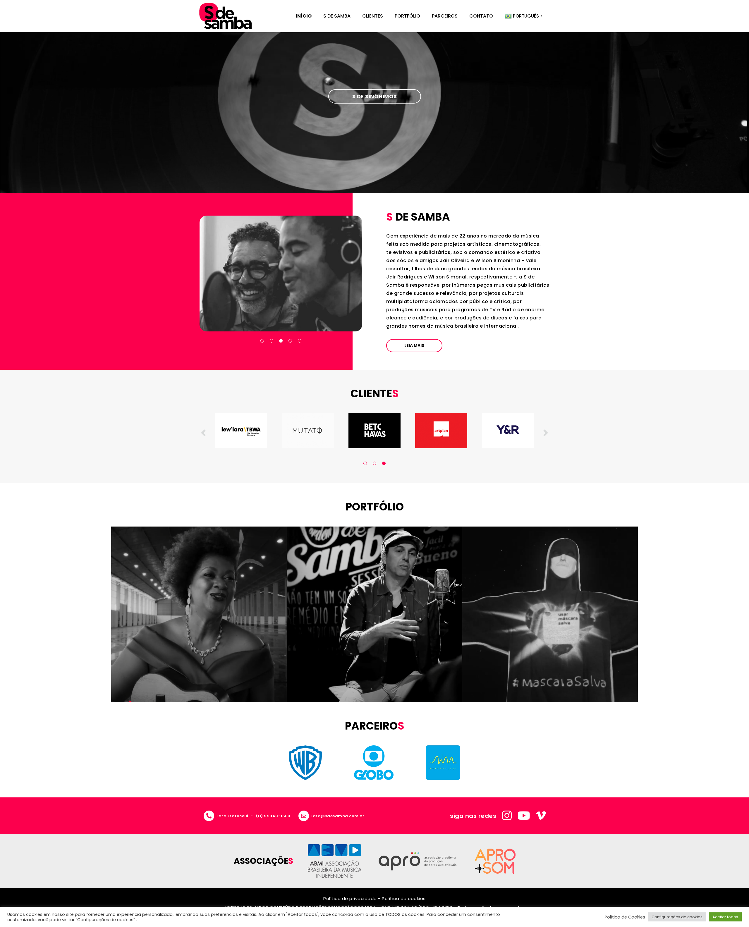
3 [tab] (281, 341)
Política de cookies (404, 898)
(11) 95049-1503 (273, 816)
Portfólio (407, 16)
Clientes (372, 16)
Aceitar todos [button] (725, 917)
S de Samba (337, 16)
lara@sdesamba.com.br (337, 816)
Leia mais (414, 345)
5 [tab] (299, 341)
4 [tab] (290, 341)
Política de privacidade (350, 898)
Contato (481, 16)
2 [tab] (271, 341)
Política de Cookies (625, 917)
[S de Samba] (225, 16)
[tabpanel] (281, 274)
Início (304, 16)
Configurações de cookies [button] (677, 917)
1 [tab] (262, 341)
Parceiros (445, 16)
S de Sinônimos (374, 96)
